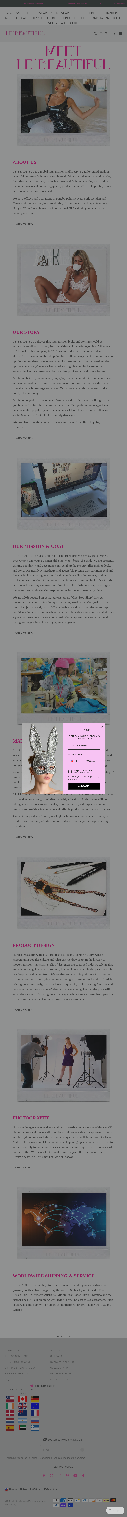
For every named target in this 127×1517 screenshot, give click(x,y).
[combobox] (75, 761)
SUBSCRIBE (84, 786)
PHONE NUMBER (75, 754)
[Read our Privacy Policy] (98, 777)
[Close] (101, 727)
